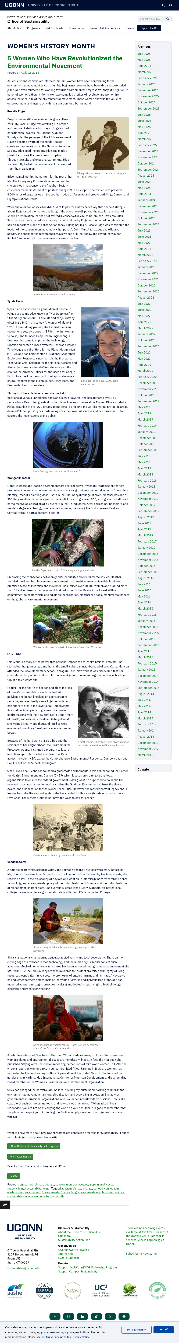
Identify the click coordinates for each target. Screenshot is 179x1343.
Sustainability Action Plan (74, 1240)
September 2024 (149, 169)
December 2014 (148, 675)
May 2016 (144, 596)
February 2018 (147, 480)
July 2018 (144, 456)
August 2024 (146, 175)
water (47, 1188)
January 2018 (147, 486)
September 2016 (149, 572)
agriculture (27, 1184)
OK (161, 1329)
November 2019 (148, 389)
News (129, 28)
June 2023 (145, 236)
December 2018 (148, 438)
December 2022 (148, 273)
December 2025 (148, 90)
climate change (44, 1184)
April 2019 (144, 413)
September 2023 (149, 224)
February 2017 (147, 541)
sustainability (33, 1188)
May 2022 (144, 316)
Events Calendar (68, 1258)
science (119, 1192)
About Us (13, 28)
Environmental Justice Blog (59, 1192)
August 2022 (146, 297)
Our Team (64, 1236)
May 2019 (144, 407)
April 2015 (144, 651)
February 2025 (147, 145)
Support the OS (149, 28)
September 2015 (149, 645)
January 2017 (147, 547)
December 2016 (148, 553)
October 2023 (147, 218)
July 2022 (144, 303)
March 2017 (145, 535)
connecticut (111, 1188)
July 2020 (144, 352)
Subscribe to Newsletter (141, 1253)
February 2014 (147, 724)
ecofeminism (15, 1192)
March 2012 (145, 755)
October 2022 (147, 285)
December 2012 (148, 742)
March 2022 (145, 328)
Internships (65, 1253)
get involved (80, 1184)
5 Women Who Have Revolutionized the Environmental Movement (65, 62)
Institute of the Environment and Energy (35, 17)
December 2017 (148, 492)
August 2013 (146, 736)
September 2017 (149, 511)
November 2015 (148, 633)
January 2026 (147, 84)
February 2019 (147, 425)
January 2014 (147, 730)
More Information (136, 1329)
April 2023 (144, 249)
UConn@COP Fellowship (73, 1249)
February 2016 (147, 614)
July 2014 (144, 700)
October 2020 (147, 340)
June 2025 (145, 121)
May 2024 (144, 188)
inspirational (97, 1184)
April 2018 (144, 468)
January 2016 (147, 620)
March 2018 (145, 474)
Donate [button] (14, 1176)
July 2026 (144, 53)
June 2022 (145, 310)
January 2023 (147, 267)
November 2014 (148, 681)
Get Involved (53, 28)
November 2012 (148, 749)
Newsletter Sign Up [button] (20, 1156)
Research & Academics (104, 28)
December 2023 (148, 206)
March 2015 (145, 657)
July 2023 (144, 230)
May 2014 (144, 706)
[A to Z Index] (170, 5)
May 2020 (144, 358)
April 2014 (144, 712)
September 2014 (149, 688)
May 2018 (144, 462)
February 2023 (147, 261)
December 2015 (148, 627)
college (98, 1188)
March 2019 (145, 419)
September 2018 (149, 450)
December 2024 (148, 151)
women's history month (49, 1196)
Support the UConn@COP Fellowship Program (87, 1267)
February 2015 (147, 663)
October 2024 (147, 163)
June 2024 (145, 181)
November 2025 (148, 96)
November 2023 (148, 212)
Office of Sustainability (28, 21)
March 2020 (145, 370)
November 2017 (148, 499)
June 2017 (145, 523)
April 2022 (144, 322)
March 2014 (145, 718)
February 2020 (147, 377)
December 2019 (148, 383)
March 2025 (145, 139)
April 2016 (144, 602)
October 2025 (147, 102)
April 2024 (144, 194)
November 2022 (148, 279)
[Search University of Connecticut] (163, 5)
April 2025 (144, 133)
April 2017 (144, 529)
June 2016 (145, 590)
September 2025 (149, 108)
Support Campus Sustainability (77, 1271)
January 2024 (147, 200)
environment (33, 1192)
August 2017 (146, 517)
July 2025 (144, 114)
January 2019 (147, 431)
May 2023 (144, 242)
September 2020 (149, 346)
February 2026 (147, 78)
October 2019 (147, 395)
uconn (29, 1196)
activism (66, 1188)
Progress (32, 28)
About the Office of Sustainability (79, 1232)
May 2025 (144, 127)
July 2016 (144, 584)
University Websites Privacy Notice (68, 1337)
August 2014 (146, 694)
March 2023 (145, 255)
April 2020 (144, 364)
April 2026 (144, 66)
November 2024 (148, 157)
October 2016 (147, 566)
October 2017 (147, 505)
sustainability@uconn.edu (23, 1268)
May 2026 (144, 59)
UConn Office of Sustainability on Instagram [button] (34, 1146)
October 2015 (147, 639)
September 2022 (149, 291)
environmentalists (89, 1192)
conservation (63, 1184)
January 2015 (147, 669)
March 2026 (145, 72)
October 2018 (147, 444)
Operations (76, 28)
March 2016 (145, 608)
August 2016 (146, 578)
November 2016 (148, 560)
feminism (107, 1192)
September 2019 (149, 401)
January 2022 (147, 334)
